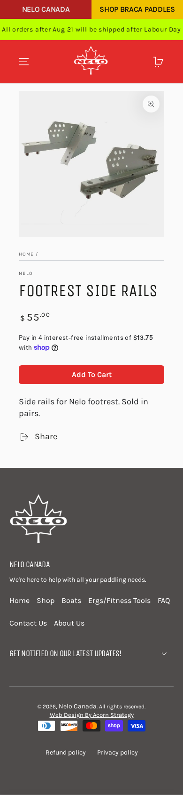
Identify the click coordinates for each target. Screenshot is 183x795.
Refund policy (66, 752)
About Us (69, 622)
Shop (45, 600)
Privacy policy (117, 752)
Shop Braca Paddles (137, 9)
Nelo (25, 273)
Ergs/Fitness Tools (119, 600)
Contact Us (28, 622)
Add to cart (92, 374)
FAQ (164, 600)
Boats (71, 600)
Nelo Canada (45, 9)
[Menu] (24, 62)
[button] (142, 61)
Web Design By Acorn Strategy (92, 714)
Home (26, 254)
